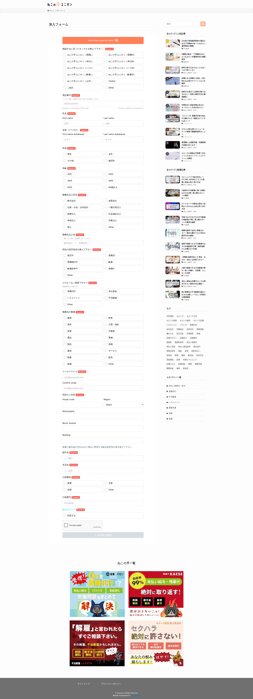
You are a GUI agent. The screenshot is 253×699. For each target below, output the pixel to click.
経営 (186, 351)
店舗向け (183, 338)
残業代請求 (171, 351)
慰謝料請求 (179, 342)
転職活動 (181, 364)
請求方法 (199, 355)
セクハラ (180, 316)
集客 (178, 368)
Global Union (135, 695)
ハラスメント (172, 325)
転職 (170, 419)
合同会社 (190, 329)
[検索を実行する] (203, 23)
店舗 (198, 334)
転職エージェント (190, 360)
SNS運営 (170, 316)
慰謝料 (169, 342)
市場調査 (190, 334)
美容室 (169, 355)
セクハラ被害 (185, 321)
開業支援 (172, 408)
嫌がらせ (170, 334)
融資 (183, 355)
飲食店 (185, 368)
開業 (190, 364)
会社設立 (170, 329)
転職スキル (171, 364)
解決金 (190, 355)
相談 (180, 351)
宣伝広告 (180, 334)
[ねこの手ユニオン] (59, 4)
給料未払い (195, 351)
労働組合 (180, 329)
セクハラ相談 (172, 321)
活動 (170, 413)
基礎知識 (200, 329)
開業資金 (170, 368)
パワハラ (183, 325)
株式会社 (196, 347)
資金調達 (170, 360)
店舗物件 (193, 338)
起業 (178, 360)
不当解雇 (172, 397)
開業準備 (198, 364)
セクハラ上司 (192, 316)
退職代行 (172, 391)
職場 (176, 355)
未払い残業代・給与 (177, 386)
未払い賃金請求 (184, 347)
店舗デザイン (172, 338)
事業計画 (193, 325)
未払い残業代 (192, 342)
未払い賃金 (171, 347)
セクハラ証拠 (198, 321)
